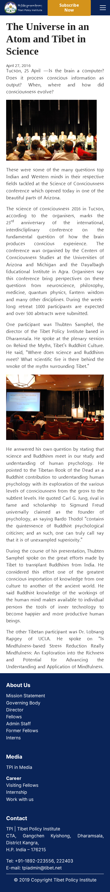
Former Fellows (22, 730)
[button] (102, 8)
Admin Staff (18, 723)
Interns (13, 737)
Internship (16, 792)
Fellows (14, 716)
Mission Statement (25, 695)
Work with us (20, 799)
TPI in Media (19, 767)
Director (15, 709)
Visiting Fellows (22, 785)
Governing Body (23, 702)
